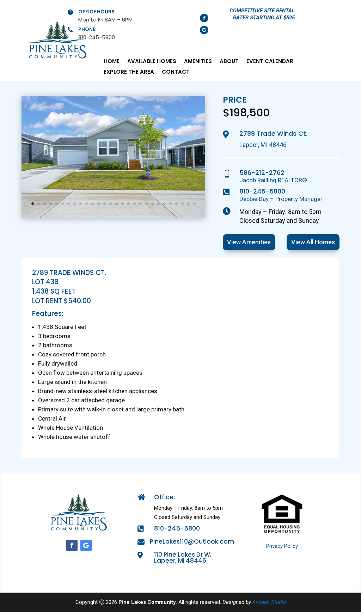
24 (170, 203)
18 (134, 203)
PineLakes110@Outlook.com (192, 541)
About (229, 62)
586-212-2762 (261, 172)
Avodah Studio (269, 602)
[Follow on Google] (204, 30)
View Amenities (249, 242)
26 (182, 203)
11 (92, 203)
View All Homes (313, 242)
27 (188, 203)
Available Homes (151, 62)
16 (122, 203)
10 (86, 203)
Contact (176, 72)
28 (194, 203)
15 (116, 203)
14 (110, 203)
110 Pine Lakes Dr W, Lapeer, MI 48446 (183, 557)
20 (146, 203)
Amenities (198, 62)
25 (176, 203)
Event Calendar (269, 62)
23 (164, 203)
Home (112, 62)
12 (98, 203)
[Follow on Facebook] (204, 18)
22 (158, 203)
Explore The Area (129, 72)
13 (104, 203)
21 (152, 203)
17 (128, 203)
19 (140, 203)
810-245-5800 (262, 191)
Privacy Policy (282, 546)
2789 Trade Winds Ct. (273, 133)
